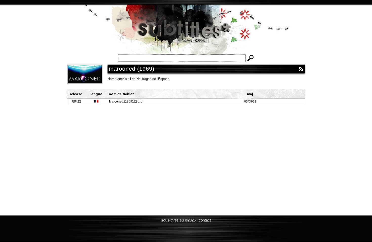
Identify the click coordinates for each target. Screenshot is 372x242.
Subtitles (186, 33)
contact (205, 220)
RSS (300, 68)
